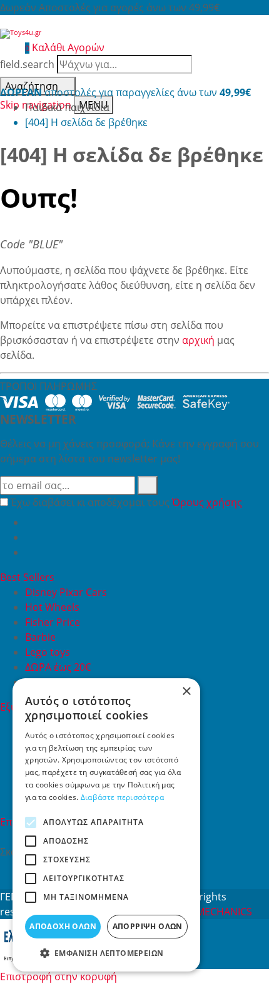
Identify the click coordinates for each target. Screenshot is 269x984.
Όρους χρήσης (207, 502)
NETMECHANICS (214, 911)
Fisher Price (52, 622)
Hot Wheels (52, 607)
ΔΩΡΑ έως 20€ (58, 667)
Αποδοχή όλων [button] (62, 926)
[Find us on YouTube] (30, 537)
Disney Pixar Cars (66, 592)
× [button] (186, 691)
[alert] (106, 825)
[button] (106, 953)
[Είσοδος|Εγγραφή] (6, 47)
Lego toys (47, 652)
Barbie (40, 637)
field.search (27, 64)
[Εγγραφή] (148, 485)
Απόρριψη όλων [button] (148, 926)
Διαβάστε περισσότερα (122, 797)
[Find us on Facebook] (30, 522)
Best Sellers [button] (28, 577)
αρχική (198, 340)
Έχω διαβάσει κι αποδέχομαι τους (126, 502)
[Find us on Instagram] (30, 552)
